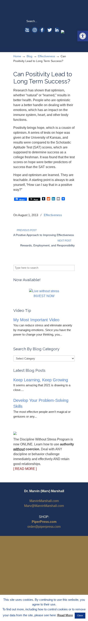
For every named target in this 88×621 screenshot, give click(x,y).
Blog (29, 56)
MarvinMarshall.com (44, 501)
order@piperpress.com (44, 526)
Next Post (65, 240)
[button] (82, 36)
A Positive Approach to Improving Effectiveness (43, 235)
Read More (65, 615)
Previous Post (26, 230)
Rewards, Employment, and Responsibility (47, 245)
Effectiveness (46, 56)
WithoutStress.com (44, 9)
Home (17, 56)
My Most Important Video (36, 320)
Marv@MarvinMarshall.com (44, 506)
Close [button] (80, 615)
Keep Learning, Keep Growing (40, 380)
